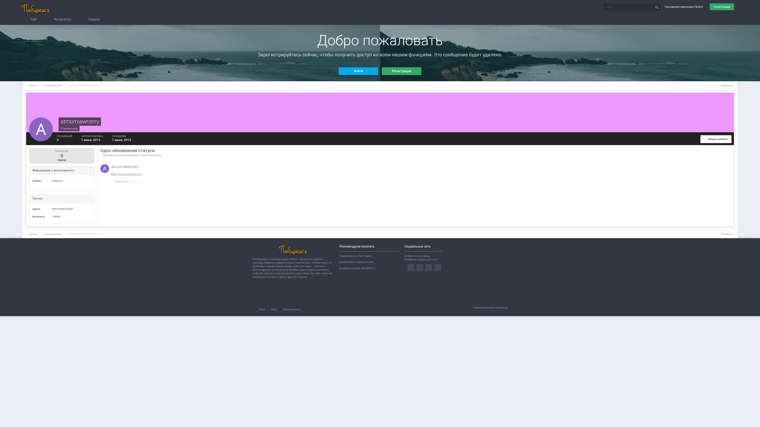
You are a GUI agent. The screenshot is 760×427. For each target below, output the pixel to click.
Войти (358, 71)
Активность (62, 19)
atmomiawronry (125, 166)
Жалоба (137, 181)
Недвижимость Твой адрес (355, 255)
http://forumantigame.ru (126, 174)
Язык (262, 309)
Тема (274, 309)
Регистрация (722, 6)
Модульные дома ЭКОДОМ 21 (357, 268)
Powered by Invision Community (490, 307)
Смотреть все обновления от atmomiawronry (132, 155)
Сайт (33, 19)
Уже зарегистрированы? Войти (684, 6)
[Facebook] (411, 267)
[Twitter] (419, 267)
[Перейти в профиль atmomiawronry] (104, 168)
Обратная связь (292, 309)
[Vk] (437, 267)
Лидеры (93, 19)
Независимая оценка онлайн (356, 262)
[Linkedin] (428, 267)
